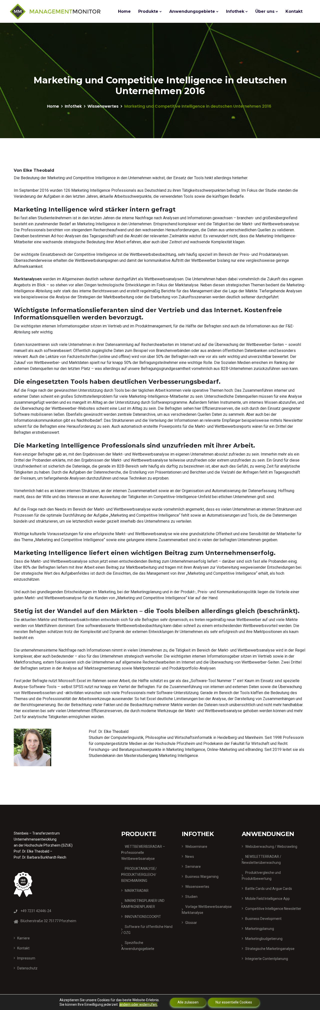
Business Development (263, 919)
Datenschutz (27, 968)
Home (124, 11)
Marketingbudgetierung (263, 939)
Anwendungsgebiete (192, 11)
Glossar (191, 923)
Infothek (235, 11)
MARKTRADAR (136, 891)
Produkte (148, 11)
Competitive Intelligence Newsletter (273, 909)
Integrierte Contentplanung (266, 959)
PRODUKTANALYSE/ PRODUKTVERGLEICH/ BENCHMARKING (139, 875)
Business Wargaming (201, 877)
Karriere (23, 938)
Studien (191, 897)
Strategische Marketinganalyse (269, 949)
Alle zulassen (188, 1002)
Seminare (193, 867)
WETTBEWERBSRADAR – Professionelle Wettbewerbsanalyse (143, 853)
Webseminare (196, 847)
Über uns (264, 11)
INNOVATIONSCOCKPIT (143, 917)
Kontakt (294, 11)
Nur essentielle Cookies (234, 1002)
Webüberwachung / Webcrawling (271, 847)
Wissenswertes (103, 106)
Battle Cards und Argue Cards (268, 889)
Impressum (26, 958)
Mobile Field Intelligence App (267, 899)
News (189, 857)
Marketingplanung (259, 929)
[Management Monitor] (55, 11)
